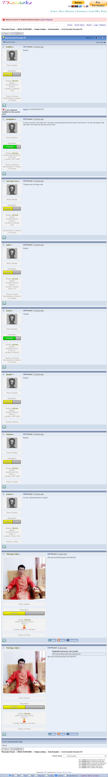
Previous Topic (10, 42)
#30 (49, 648)
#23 (24, 181)
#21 (24, 47)
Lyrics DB (94, 11)
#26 (24, 374)
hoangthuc (10, 119)
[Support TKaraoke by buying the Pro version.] (98, 6)
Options (89, 38)
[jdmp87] (12, 388)
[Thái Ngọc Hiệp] (24, 599)
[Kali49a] (12, 60)
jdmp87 (9, 375)
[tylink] (12, 258)
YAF (45, 772)
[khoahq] (12, 448)
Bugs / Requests (66, 11)
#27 (24, 434)
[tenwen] (12, 507)
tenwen (9, 494)
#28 (24, 494)
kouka (8, 311)
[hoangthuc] (12, 132)
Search (54, 11)
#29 (49, 554)
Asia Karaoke (53, 29)
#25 (24, 311)
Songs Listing (39, 29)
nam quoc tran (12, 181)
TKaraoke (59, 772)
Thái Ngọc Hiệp (12, 554)
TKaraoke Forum (8, 29)
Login (42, 19)
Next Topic (100, 42)
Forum (70, 25)
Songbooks (81, 11)
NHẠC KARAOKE (25, 29)
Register (50, 19)
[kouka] (12, 324)
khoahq (9, 434)
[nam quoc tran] (12, 194)
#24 (24, 245)
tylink (8, 245)
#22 (24, 119)
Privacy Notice (67, 772)
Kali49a (9, 47)
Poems (104, 11)
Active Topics (80, 25)
